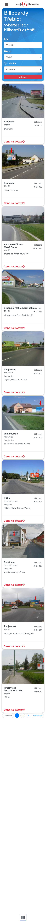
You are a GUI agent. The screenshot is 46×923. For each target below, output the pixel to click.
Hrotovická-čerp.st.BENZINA (13, 689)
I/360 (7, 498)
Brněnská (9, 121)
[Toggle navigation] (6, 4)
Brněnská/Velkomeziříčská (19, 308)
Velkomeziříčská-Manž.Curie (13, 246)
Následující (37, 715)
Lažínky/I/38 (11, 433)
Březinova (9, 562)
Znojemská (10, 369)
